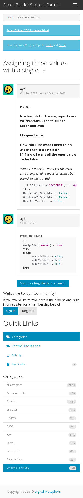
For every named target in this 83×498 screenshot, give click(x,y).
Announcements (41, 393)
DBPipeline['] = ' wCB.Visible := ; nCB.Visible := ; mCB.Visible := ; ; (46, 255)
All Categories (41, 385)
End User (41, 410)
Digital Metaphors (48, 491)
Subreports (41, 451)
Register (40, 283)
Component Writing (41, 468)
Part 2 (62, 45)
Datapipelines (41, 459)
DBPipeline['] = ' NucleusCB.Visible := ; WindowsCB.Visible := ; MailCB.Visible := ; (49, 193)
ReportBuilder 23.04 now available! (28, 30)
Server (41, 443)
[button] (9, 89)
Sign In (24, 283)
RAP (41, 435)
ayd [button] (23, 89)
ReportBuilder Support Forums (32, 4)
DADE (41, 426)
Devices (41, 418)
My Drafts (43, 364)
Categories (19, 337)
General (41, 401)
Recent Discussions (25, 346)
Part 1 (49, 45)
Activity (16, 355)
